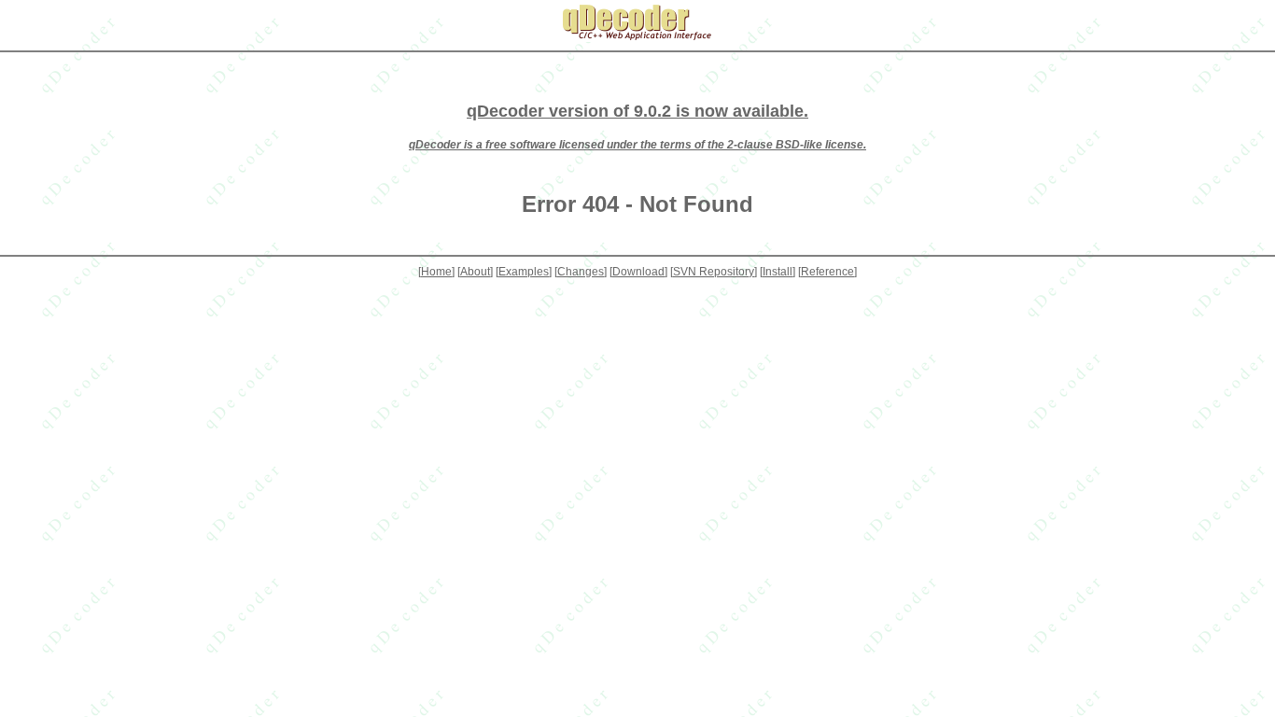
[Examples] (524, 271)
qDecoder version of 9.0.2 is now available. (637, 111)
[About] (475, 271)
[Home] (436, 271)
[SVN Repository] (713, 271)
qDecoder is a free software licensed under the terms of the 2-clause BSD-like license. (637, 144)
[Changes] (580, 271)
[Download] (638, 271)
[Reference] (827, 271)
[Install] (777, 271)
